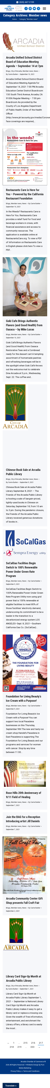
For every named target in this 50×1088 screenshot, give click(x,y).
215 (25, 1043)
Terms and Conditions (31, 1071)
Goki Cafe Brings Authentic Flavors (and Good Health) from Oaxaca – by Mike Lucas (24, 325)
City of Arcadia (16, 71)
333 (32, 1047)
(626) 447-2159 (26, 2)
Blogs (8, 71)
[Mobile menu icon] (44, 8)
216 (33, 1043)
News (36, 71)
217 (41, 1043)
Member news (28, 71)
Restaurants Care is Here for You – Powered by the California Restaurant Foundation (24, 194)
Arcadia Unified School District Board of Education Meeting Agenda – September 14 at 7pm (24, 62)
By (12, 74)
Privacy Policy (16, 1071)
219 (19, 1047)
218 (12, 1047)
